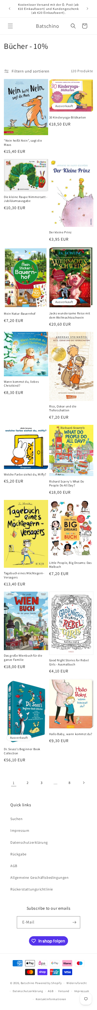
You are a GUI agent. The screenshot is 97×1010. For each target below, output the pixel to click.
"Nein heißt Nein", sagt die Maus (23, 142)
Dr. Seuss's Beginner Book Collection (22, 751)
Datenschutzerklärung (29, 842)
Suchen (16, 818)
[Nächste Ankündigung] (87, 8)
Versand (63, 991)
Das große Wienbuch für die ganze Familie (23, 657)
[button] (10, 26)
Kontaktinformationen (51, 999)
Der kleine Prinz (60, 232)
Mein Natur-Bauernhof (19, 313)
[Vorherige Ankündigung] (9, 8)
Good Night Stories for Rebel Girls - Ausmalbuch (69, 662)
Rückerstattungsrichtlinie (31, 889)
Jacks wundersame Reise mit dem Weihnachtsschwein (70, 315)
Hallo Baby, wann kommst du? (70, 734)
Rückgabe (18, 854)
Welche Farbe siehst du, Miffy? (25, 474)
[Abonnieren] (74, 922)
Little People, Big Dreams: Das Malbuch (70, 565)
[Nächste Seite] (83, 782)
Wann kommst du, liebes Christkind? (21, 384)
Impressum (19, 830)
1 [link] (14, 782)
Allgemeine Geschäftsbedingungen (39, 877)
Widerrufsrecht (76, 983)
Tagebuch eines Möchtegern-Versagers (24, 575)
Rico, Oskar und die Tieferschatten (63, 408)
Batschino (27, 983)
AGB (13, 865)
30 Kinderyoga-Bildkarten (67, 117)
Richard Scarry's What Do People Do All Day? (66, 483)
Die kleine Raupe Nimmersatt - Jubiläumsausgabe (25, 199)
